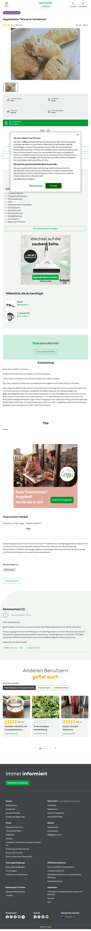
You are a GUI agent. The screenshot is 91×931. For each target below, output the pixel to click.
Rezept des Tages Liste (15, 817)
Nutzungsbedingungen (15, 867)
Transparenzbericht (55, 871)
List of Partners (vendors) (24, 179)
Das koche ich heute (14, 853)
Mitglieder (10, 835)
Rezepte (9, 838)
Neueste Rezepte (13, 813)
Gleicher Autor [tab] (44, 688)
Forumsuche (52, 831)
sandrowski (42, 733)
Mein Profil (63, 801)
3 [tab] (47, 748)
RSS (49, 902)
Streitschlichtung (54, 881)
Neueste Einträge (54, 817)
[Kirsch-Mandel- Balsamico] (74, 707)
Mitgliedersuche (54, 835)
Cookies (9, 895)
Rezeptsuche (11, 805)
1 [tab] (40, 748)
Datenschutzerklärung (15, 891)
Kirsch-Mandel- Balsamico (70, 728)
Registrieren (52, 809)
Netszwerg (12, 733)
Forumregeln (11, 871)
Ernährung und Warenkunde (17, 849)
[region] (45, 162)
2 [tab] (44, 748)
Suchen (50, 823)
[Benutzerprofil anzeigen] (6, 615)
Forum (8, 823)
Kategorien (10, 809)
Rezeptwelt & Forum (14, 827)
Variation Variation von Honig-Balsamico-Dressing (16, 728)
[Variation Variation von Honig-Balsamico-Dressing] (16, 707)
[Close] (77, 134)
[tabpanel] (45, 723)
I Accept (53, 186)
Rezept (9, 801)
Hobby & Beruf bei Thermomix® (19, 856)
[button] (6, 5)
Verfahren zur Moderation (17, 874)
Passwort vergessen (55, 813)
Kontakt (50, 898)
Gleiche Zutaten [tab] (61, 688)
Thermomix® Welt (13, 831)
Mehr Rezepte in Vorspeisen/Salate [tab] (19, 688)
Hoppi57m (71, 733)
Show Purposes (36, 185)
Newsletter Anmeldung (17, 783)
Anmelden (51, 805)
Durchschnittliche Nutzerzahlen (60, 867)
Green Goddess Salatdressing (41, 728)
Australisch (9, 570)
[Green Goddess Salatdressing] (45, 707)
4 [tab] (51, 748)
